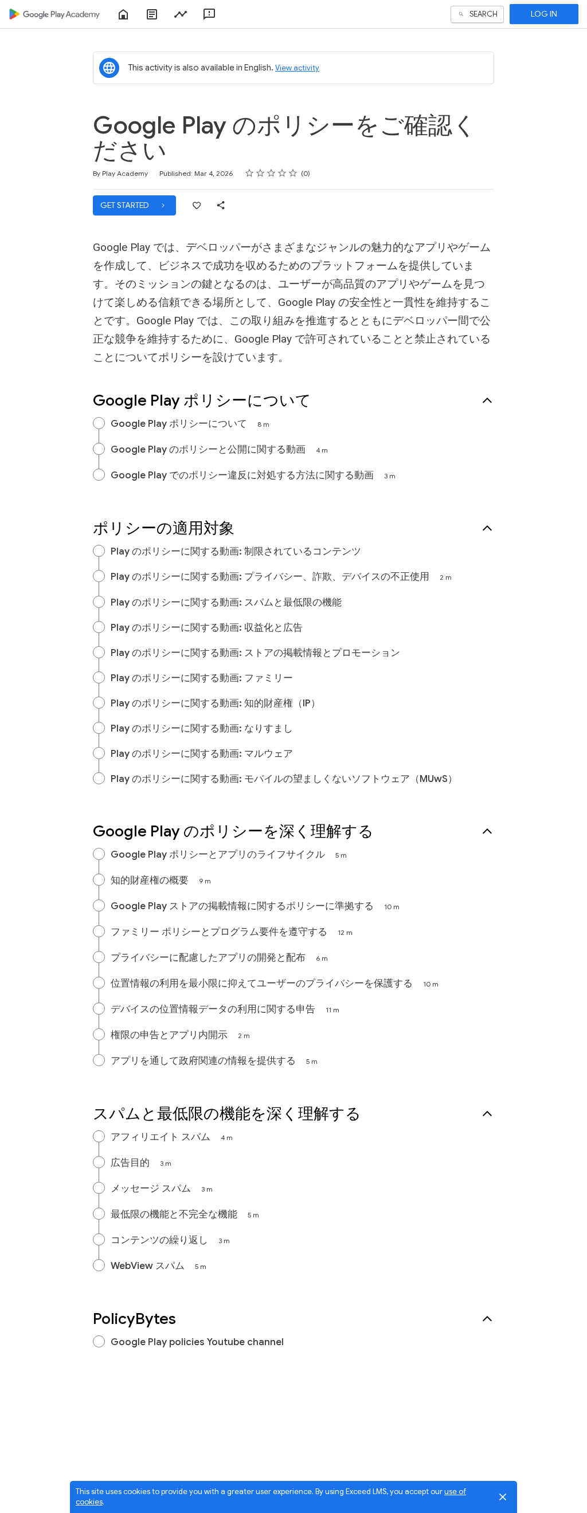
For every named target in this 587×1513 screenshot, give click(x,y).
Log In (544, 14)
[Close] (502, 1497)
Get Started (125, 205)
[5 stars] (293, 173)
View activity (297, 68)
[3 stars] (271, 173)
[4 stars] (282, 173)
